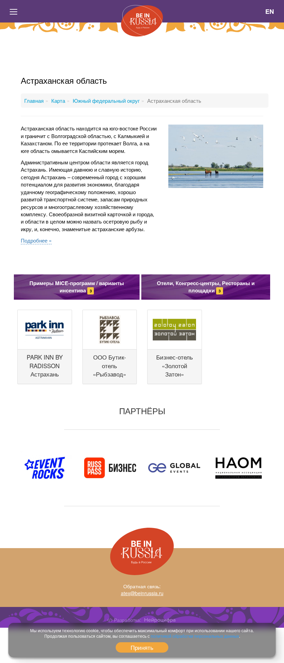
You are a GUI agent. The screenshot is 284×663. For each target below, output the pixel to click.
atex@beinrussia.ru (142, 593)
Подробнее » (36, 240)
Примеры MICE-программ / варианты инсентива (76, 286)
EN (269, 11)
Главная (34, 100)
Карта (58, 100)
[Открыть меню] (14, 11)
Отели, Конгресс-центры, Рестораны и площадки (206, 286)
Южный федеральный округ (106, 100)
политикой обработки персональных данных (195, 636)
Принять (142, 647)
